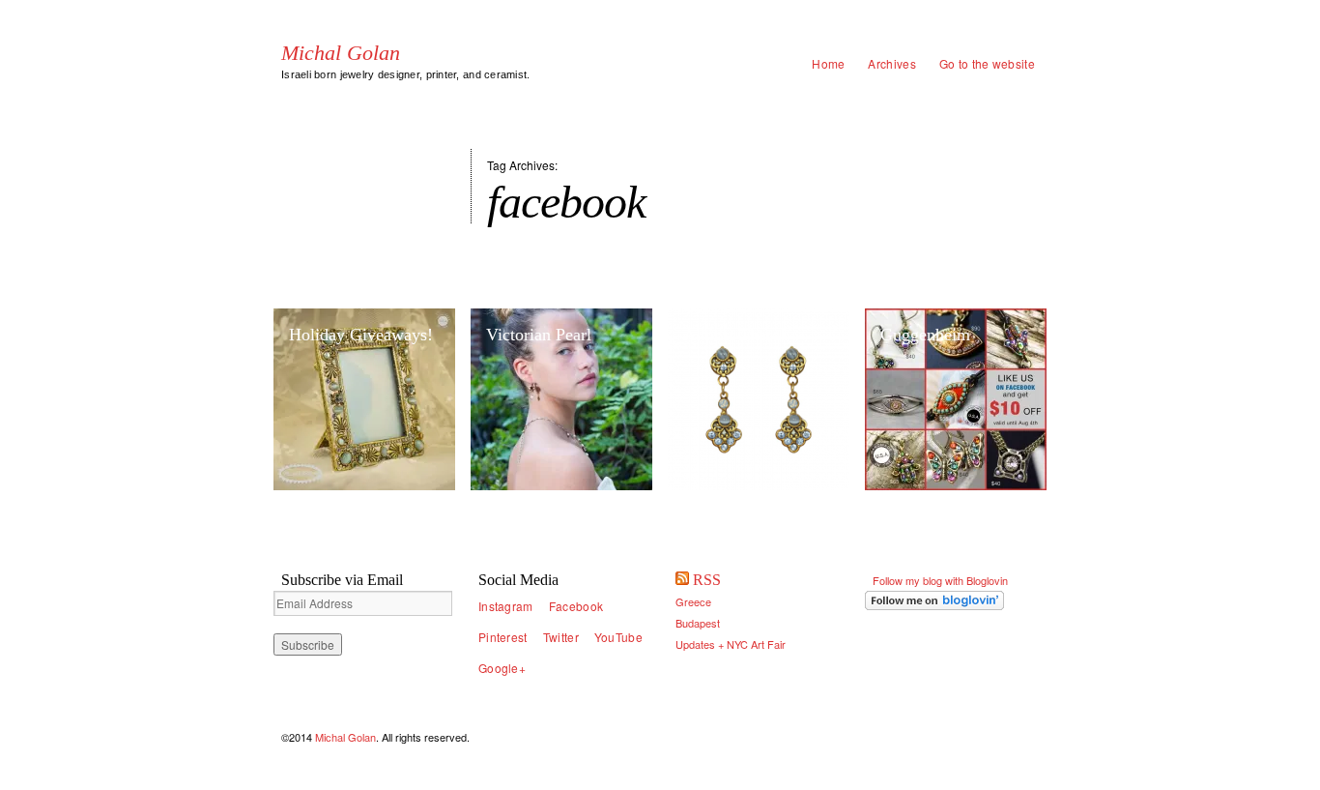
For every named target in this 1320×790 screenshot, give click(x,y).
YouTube (618, 637)
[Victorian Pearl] (561, 399)
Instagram (505, 606)
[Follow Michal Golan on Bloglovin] (956, 600)
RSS (707, 579)
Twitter (561, 637)
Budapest (697, 622)
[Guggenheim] (956, 399)
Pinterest (503, 637)
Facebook (576, 606)
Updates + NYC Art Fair (730, 644)
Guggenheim (925, 334)
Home (828, 63)
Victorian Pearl (538, 334)
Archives (891, 63)
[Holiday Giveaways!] (364, 399)
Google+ (502, 667)
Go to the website (987, 63)
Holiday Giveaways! (361, 334)
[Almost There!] (758, 399)
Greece (693, 601)
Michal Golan (340, 53)
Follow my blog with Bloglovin (940, 580)
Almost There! (734, 334)
